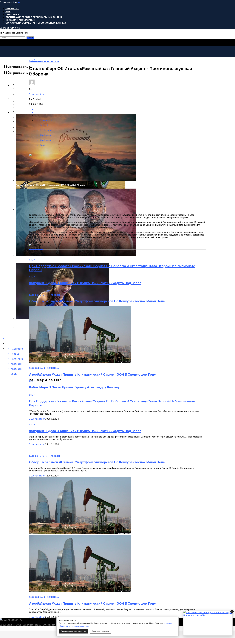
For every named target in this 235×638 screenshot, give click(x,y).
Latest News (12, 14)
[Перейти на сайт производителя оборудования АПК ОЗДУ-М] (207, 623)
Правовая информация (20, 20)
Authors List (12, 8)
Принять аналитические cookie (73, 631)
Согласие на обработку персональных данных (35, 22)
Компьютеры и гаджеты (25, 98)
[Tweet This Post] (120, 112)
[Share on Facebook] (120, 109)
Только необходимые (100, 631)
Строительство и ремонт (26, 71)
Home (7, 11)
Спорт (14, 112)
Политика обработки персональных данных (34, 17)
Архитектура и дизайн (24, 85)
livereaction (37, 94)
